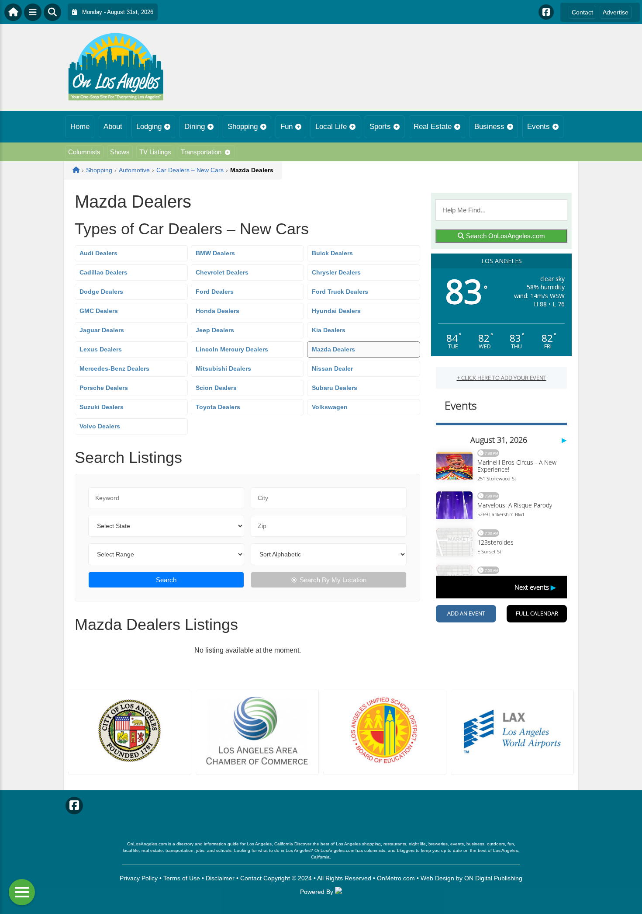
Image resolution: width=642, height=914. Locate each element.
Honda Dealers (217, 310)
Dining (194, 126)
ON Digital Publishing (493, 878)
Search (166, 580)
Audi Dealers (98, 253)
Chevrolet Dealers (222, 272)
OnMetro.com (396, 878)
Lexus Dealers (100, 349)
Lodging (149, 126)
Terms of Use (181, 878)
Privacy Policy (139, 878)
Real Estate (433, 126)
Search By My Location (333, 580)
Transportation (201, 152)
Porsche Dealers (103, 387)
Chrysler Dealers (336, 272)
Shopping (243, 126)
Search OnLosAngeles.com (504, 236)
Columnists (84, 152)
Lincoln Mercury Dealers (232, 349)
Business (489, 126)
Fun (286, 126)
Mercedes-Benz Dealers (114, 368)
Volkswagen (330, 406)
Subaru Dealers (334, 387)
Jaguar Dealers (101, 330)
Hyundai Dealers (336, 310)
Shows (120, 152)
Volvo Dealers (99, 426)
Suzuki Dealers (101, 406)
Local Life (331, 126)
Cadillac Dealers (103, 272)
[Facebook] (546, 12)
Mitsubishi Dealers (223, 368)
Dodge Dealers (101, 291)
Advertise (615, 12)
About (113, 126)
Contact (582, 12)
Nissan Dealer (332, 368)
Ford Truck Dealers (340, 291)
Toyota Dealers (218, 406)
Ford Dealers (215, 291)
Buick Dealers (332, 253)
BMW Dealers (215, 253)
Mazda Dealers (333, 349)
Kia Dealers (328, 330)
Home (80, 126)
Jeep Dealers (215, 330)
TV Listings (155, 152)
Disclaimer (220, 878)
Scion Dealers (216, 387)
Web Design (437, 878)
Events (538, 126)
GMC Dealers (98, 310)
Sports (380, 126)
